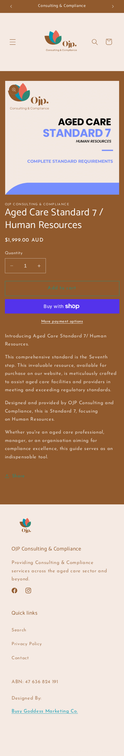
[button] (13, 42)
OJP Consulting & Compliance (52, 751)
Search (19, 630)
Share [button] (18, 476)
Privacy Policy (27, 644)
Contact (20, 658)
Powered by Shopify (97, 751)
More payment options (62, 321)
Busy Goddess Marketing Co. (45, 711)
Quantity (14, 253)
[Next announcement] (113, 6)
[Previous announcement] (11, 6)
